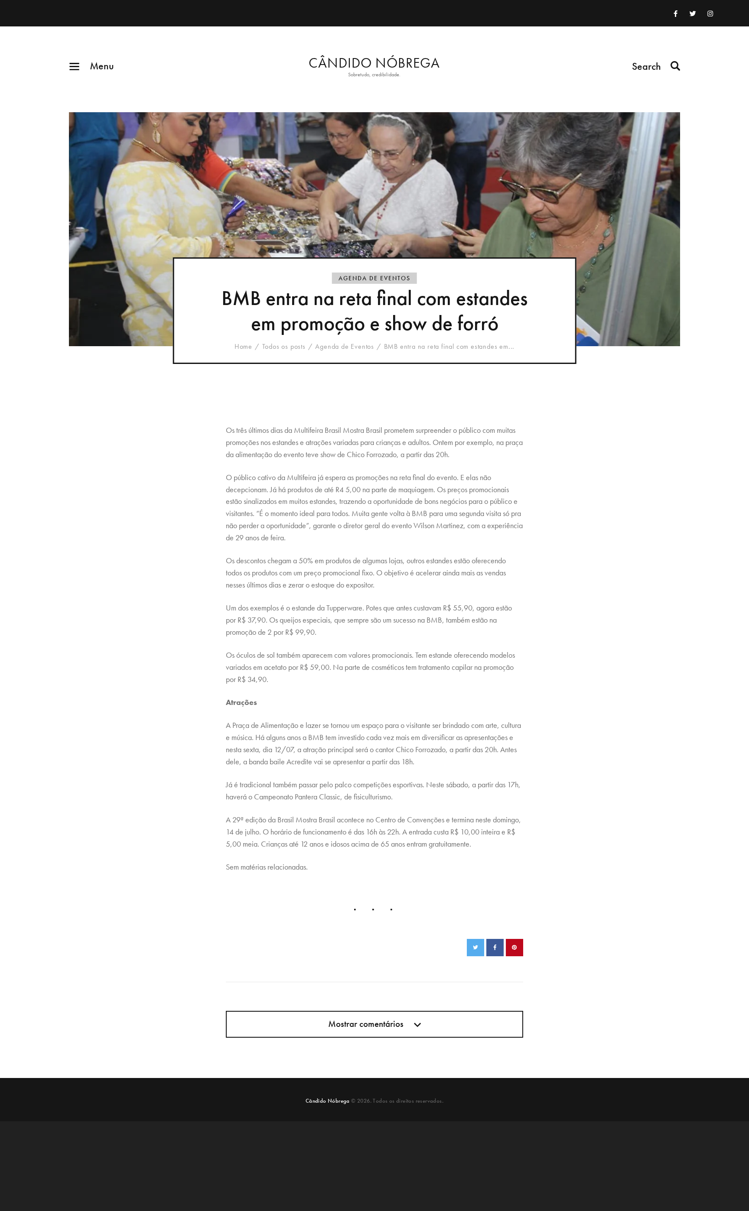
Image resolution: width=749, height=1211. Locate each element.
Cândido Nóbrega (328, 1100)
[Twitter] (692, 13)
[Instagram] (709, 13)
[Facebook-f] (675, 13)
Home (243, 346)
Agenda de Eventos (374, 278)
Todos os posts (284, 346)
